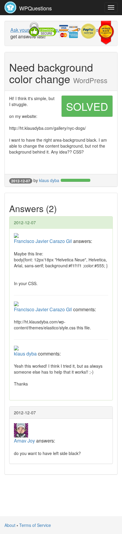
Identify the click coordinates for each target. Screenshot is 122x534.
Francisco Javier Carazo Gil (43, 241)
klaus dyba (49, 180)
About (9, 525)
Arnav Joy (24, 440)
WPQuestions (35, 8)
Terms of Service (35, 525)
